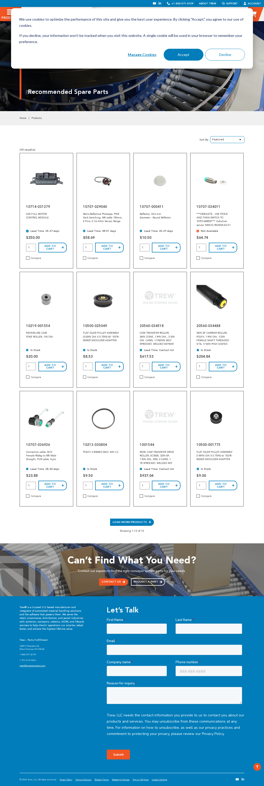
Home (23, 118)
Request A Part (146, 581)
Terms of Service (83, 779)
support (232, 3)
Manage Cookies (142, 54)
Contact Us (111, 581)
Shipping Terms (102, 779)
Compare (36, 258)
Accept (183, 54)
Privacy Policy (66, 779)
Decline (225, 54)
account (254, 3)
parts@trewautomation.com (32, 665)
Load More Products (130, 522)
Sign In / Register (141, 779)
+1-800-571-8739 (182, 3)
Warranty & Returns (121, 779)
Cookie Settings (159, 779)
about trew (207, 3)
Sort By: (204, 139)
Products (36, 118)
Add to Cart (50, 247)
